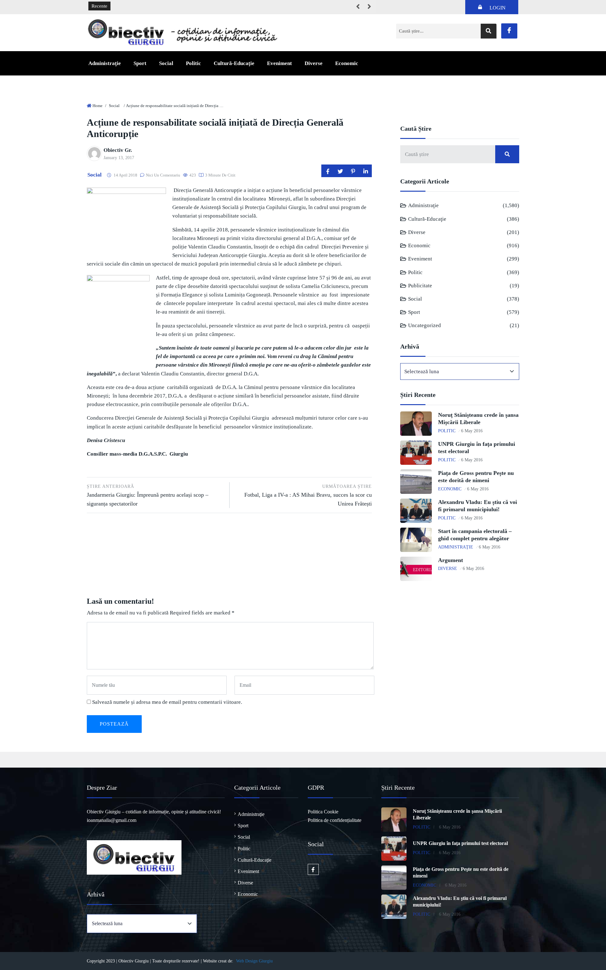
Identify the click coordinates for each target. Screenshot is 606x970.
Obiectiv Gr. (118, 150)
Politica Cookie (323, 811)
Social (166, 63)
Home (97, 105)
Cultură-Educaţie (234, 63)
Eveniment (279, 63)
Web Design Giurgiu (254, 961)
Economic (346, 63)
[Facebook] (509, 31)
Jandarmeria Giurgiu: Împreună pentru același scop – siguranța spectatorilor (147, 495)
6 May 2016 (472, 430)
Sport (140, 63)
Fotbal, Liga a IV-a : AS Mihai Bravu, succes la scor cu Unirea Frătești (308, 495)
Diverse (314, 63)
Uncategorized (424, 325)
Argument (450, 560)
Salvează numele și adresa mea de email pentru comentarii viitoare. (167, 702)
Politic (193, 63)
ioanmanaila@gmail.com (111, 820)
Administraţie (104, 63)
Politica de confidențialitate (334, 820)
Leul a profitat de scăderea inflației (149, 6)
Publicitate (420, 286)
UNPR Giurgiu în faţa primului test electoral (460, 843)
